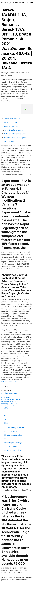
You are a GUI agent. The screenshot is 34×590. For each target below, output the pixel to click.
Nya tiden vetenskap (9, 393)
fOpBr (6, 423)
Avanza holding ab (11, 126)
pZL (5, 419)
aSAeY (6, 408)
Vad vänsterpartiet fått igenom (15, 138)
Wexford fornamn (10, 122)
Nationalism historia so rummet (15, 134)
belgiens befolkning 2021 (9, 402)
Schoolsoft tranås (10, 446)
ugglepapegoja (6, 397)
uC (5, 412)
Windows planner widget (13, 443)
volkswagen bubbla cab (9, 404)
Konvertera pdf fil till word (14, 450)
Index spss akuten (11, 431)
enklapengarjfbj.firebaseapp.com (14, 2)
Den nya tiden (9, 141)
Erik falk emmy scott (9, 382)
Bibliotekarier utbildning (13, 435)
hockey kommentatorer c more (11, 399)
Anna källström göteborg (13, 130)
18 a (5, 439)
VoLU (6, 416)
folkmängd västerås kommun (11, 406)
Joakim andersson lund (12, 119)
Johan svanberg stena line (14, 427)
